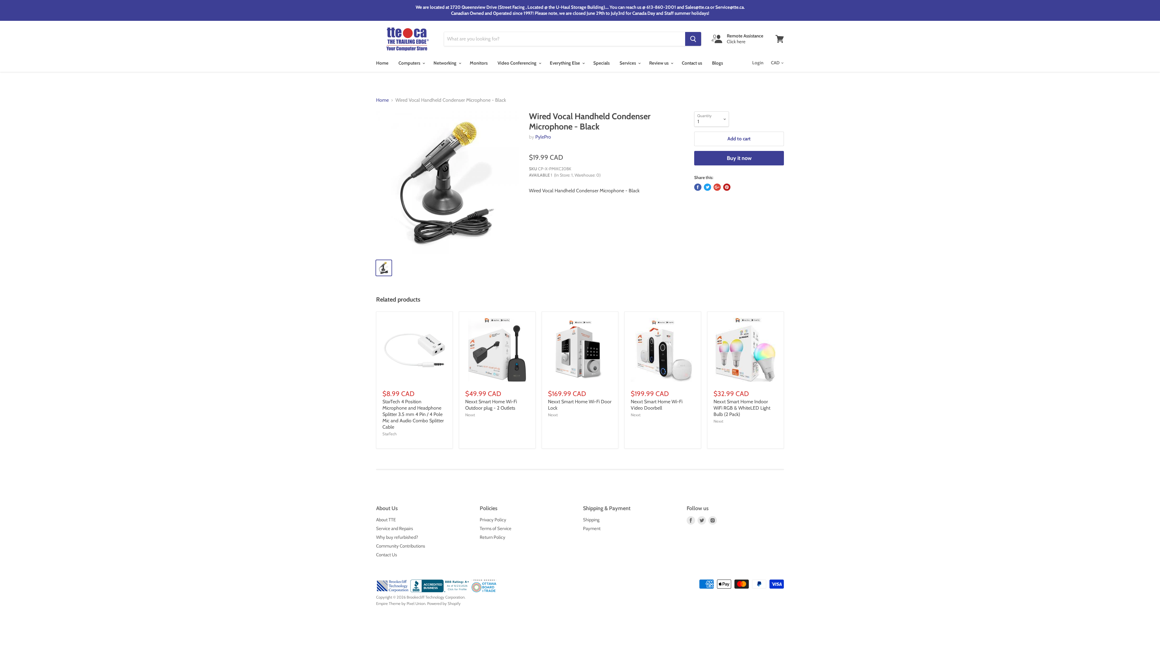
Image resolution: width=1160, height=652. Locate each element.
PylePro (543, 137)
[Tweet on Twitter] (707, 187)
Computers (409, 63)
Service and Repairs (394, 528)
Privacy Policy (493, 520)
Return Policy (492, 537)
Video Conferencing (517, 63)
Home (382, 63)
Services (628, 63)
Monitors (479, 63)
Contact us (692, 63)
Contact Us (386, 555)
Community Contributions (400, 546)
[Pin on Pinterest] (726, 187)
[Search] (693, 39)
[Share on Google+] (717, 187)
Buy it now (739, 158)
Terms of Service (495, 528)
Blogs (717, 63)
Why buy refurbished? (397, 537)
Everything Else (565, 63)
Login (757, 63)
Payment (592, 528)
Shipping (591, 520)
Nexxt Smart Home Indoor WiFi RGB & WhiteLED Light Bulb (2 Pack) (742, 408)
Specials (601, 63)
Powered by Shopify (444, 603)
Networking (445, 63)
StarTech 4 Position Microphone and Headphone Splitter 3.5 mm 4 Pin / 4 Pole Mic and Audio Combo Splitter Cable (413, 414)
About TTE (386, 520)
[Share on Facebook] (697, 187)
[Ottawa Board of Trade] (484, 590)
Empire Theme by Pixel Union (400, 603)
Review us (659, 63)
